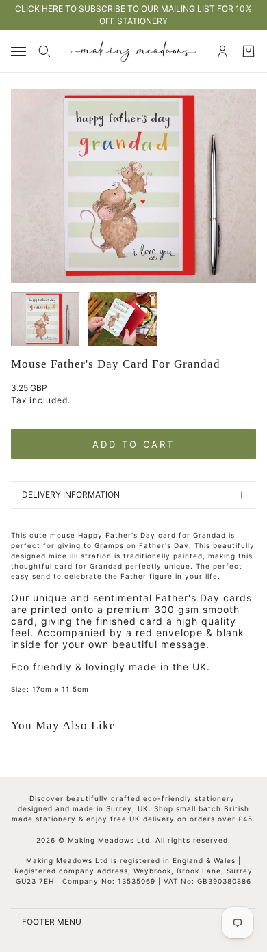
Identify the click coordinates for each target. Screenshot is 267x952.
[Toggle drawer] (18, 51)
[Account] (222, 51)
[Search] (44, 51)
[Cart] (248, 51)
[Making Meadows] (133, 51)
